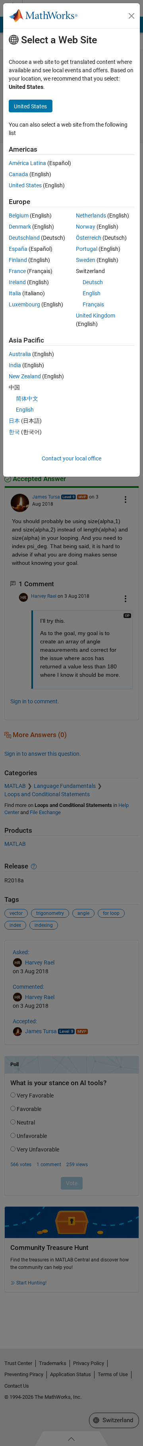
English (91, 293)
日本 (14, 421)
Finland (18, 260)
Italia (15, 293)
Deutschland (24, 238)
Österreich (88, 238)
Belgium (19, 215)
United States (25, 185)
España (18, 249)
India (15, 365)
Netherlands (91, 215)
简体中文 (27, 398)
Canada (18, 174)
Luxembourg (24, 304)
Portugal (86, 249)
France (17, 271)
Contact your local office (71, 458)
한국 (14, 432)
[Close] (131, 15)
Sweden (85, 260)
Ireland (17, 282)
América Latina (27, 163)
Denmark (20, 226)
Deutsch (93, 282)
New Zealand (25, 376)
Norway (85, 226)
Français (93, 304)
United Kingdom (95, 315)
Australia (20, 354)
